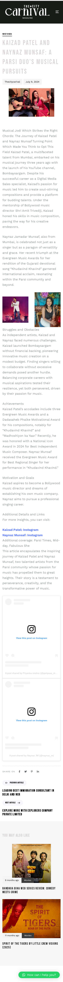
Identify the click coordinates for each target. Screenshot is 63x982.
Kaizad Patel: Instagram (20, 530)
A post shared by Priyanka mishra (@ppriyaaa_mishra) (33, 673)
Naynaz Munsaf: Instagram (22, 535)
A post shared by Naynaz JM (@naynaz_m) (31, 755)
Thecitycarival (12, 81)
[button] (39, 975)
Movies (7, 34)
